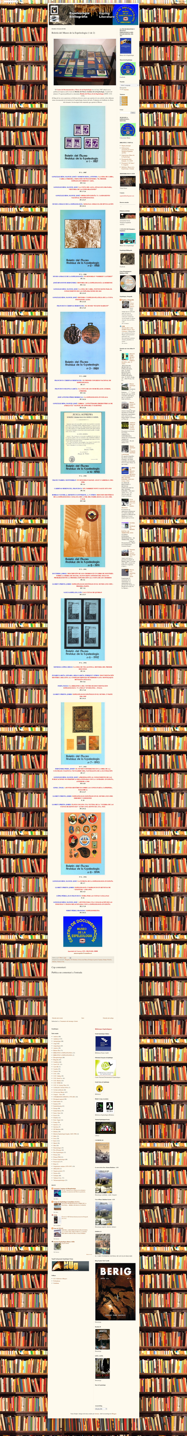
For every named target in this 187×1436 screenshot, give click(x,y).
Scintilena (56, 1283)
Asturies (55, 1048)
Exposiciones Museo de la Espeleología (128, 156)
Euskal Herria (57, 1111)
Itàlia (54, 1136)
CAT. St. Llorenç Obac (59, 1085)
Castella (55, 1069)
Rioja (54, 1164)
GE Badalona (57, 1129)
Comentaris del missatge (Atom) (69, 1021)
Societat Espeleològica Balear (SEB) (64, 1242)
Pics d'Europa (57, 1150)
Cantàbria (56, 1062)
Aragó (55, 1043)
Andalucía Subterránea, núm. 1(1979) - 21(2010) (132, 426)
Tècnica (55, 1173)
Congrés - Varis (57, 1094)
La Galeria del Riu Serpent (132, 304)
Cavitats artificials (58, 1090)
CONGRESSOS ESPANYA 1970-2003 (64, 1097)
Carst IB (55, 1067)
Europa (105, 959)
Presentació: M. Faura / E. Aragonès (128, 164)
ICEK (55, 1215)
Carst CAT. (56, 1064)
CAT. (54, 1074)
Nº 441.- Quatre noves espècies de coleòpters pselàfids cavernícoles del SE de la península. (74, 1191)
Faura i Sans (56, 1113)
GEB (123, 326)
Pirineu (55, 1155)
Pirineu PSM (56, 1157)
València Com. (60, 961)
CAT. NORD (56, 1083)
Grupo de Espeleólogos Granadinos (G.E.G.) (67, 1202)
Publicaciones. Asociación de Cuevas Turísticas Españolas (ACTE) (128, 150)
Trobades (55, 1175)
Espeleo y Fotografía (128, 300)
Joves (54, 1138)
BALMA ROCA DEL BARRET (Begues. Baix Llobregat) (128, 329)
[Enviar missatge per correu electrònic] (70, 958)
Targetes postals (57, 1171)
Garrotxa (55, 1127)
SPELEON (56, 1169)
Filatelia (109, 959)
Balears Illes (56, 1050)
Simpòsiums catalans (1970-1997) (62, 1166)
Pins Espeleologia (58, 1152)
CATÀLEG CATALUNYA (60, 1087)
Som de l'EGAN (58, 1228)
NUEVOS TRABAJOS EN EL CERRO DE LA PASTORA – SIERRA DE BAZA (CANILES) (74, 1204)
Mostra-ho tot (89, 1254)
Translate (126, 90)
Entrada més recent (57, 1018)
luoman (97, 1414)
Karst (54, 1141)
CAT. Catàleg (57, 1076)
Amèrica (55, 1036)
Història (54, 961)
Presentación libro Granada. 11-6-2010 (127, 160)
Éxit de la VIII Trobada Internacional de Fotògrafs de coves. (75, 1217)
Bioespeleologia (57, 1057)
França (55, 1122)
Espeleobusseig (57, 1106)
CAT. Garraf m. (57, 1078)
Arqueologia (56, 1046)
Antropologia (57, 1041)
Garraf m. (56, 1125)
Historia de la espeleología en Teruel (132, 573)
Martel (55, 1143)
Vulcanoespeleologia (59, 1180)
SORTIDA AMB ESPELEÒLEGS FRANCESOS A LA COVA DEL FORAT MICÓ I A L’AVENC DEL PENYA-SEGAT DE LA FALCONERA (74, 1231)
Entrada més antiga (108, 1018)
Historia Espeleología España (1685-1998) (65, 1134)
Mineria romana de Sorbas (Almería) (132, 405)
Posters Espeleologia (59, 1159)
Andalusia (56, 1039)
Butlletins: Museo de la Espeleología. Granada (128, 168)
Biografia (67, 959)
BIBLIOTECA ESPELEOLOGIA (62, 1053)
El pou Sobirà (65, 1243)
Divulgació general (93, 959)
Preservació (56, 1162)
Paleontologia (57, 1148)
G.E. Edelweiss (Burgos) (60, 1279)
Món (54, 1145)
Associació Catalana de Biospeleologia (65, 1188)
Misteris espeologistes (132, 385)
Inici (83, 1018)
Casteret (55, 1071)
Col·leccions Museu (83, 959)
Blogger (114, 1414)
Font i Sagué (56, 1120)
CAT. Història (73, 959)
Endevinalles (56, 1101)
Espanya (100, 959)
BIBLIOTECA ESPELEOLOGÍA (62, 1055)
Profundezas (56, 1281)
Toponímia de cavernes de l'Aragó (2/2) (132, 553)
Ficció (55, 1115)
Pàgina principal (126, 146)
